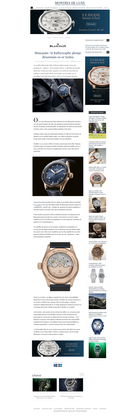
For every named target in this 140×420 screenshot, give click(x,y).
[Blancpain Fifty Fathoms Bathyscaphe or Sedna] (57, 157)
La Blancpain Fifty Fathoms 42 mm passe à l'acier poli (71, 397)
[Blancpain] (58, 45)
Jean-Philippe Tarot (42, 61)
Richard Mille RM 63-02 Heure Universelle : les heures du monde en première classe (97, 168)
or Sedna (38, 205)
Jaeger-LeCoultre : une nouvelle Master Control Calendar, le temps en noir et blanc (97, 193)
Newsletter (69, 409)
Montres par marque (58, 37)
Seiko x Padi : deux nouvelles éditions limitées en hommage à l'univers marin (97, 339)
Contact (102, 409)
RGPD (95, 409)
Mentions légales (84, 409)
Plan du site (47, 409)
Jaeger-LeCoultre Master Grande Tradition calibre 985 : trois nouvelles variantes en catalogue (97, 218)
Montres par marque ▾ (51, 8)
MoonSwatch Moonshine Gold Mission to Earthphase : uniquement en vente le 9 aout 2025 (97, 315)
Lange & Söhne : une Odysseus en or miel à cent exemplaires (97, 242)
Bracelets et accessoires (94, 8)
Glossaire (58, 409)
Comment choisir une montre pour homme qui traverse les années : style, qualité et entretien (97, 144)
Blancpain (67, 37)
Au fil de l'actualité (65, 8)
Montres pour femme (78, 8)
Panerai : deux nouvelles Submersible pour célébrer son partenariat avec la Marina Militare (98, 289)
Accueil (49, 37)
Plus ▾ (106, 8)
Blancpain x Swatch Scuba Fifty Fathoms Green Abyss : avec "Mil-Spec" (44, 397)
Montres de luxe (70, 3)
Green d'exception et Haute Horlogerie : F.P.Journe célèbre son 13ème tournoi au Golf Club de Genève (97, 119)
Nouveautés (40, 8)
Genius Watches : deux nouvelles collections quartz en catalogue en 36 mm (97, 265)
